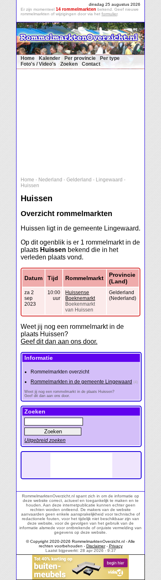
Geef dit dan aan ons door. (59, 341)
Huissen (30, 185)
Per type (110, 58)
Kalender (49, 58)
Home (28, 58)
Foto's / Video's (38, 64)
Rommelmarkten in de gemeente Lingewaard (81, 382)
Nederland (50, 180)
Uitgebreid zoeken (45, 440)
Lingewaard (109, 180)
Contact (91, 64)
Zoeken (69, 64)
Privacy (116, 546)
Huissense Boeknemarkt (80, 295)
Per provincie (80, 58)
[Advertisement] (85, 121)
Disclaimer (95, 546)
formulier (109, 14)
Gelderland (79, 180)
